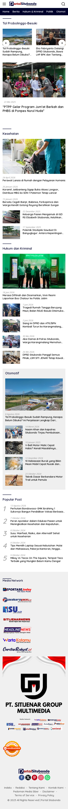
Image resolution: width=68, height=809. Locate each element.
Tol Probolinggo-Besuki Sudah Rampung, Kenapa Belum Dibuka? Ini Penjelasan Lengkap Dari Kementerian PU (16, 51)
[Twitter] (28, 778)
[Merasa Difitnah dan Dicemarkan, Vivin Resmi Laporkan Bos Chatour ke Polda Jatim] (34, 271)
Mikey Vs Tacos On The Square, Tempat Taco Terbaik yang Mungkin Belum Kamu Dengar (36, 559)
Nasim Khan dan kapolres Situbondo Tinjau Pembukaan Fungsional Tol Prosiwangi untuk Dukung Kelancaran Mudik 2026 (43, 431)
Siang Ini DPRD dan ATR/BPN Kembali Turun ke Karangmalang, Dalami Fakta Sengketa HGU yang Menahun (42, 325)
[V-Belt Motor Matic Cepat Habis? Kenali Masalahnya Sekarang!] (14, 447)
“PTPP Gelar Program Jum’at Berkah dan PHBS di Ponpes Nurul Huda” (33, 109)
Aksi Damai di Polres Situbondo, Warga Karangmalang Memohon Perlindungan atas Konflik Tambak (43, 340)
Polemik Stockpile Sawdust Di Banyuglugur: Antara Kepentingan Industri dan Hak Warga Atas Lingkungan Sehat (42, 231)
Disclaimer (49, 791)
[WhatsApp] (47, 778)
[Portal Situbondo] (22, 4)
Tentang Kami (37, 787)
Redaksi (20, 787)
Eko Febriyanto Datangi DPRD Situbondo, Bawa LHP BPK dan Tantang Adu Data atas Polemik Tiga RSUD (50, 51)
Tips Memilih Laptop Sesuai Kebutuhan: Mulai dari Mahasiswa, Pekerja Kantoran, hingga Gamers (36, 547)
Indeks (8, 787)
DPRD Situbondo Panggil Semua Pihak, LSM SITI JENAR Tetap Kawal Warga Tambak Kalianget (43, 356)
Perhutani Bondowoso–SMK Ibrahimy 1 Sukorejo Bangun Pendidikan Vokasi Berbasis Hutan (36, 510)
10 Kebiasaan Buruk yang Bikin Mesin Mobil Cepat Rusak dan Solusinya (43, 462)
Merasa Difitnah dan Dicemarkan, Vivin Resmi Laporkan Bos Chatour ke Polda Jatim (29, 297)
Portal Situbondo (51, 800)
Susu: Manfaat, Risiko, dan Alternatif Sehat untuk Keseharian (35, 535)
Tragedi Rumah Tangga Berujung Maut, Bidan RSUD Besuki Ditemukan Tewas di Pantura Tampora (44, 309)
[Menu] (5, 4)
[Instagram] (41, 778)
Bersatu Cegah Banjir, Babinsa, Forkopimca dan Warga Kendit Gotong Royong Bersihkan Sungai (31, 203)
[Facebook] (21, 778)
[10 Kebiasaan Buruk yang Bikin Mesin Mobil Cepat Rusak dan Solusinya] (14, 463)
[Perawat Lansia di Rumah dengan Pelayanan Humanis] (34, 156)
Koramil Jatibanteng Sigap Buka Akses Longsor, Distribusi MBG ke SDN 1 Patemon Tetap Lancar (31, 191)
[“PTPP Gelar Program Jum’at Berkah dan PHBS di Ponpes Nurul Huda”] (34, 80)
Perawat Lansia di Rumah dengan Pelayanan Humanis (34, 180)
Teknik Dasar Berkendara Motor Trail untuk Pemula (44, 478)
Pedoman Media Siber (26, 791)
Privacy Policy (46, 795)
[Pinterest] (34, 778)
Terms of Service (24, 795)
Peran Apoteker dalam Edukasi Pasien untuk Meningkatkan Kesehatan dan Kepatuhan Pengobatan (36, 522)
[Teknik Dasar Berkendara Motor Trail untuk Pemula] (14, 479)
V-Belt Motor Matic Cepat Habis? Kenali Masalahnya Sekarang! (40, 447)
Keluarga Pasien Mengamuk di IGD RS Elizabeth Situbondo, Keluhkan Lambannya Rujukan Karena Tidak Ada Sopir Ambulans (43, 216)
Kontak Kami (55, 787)
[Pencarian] (63, 4)
